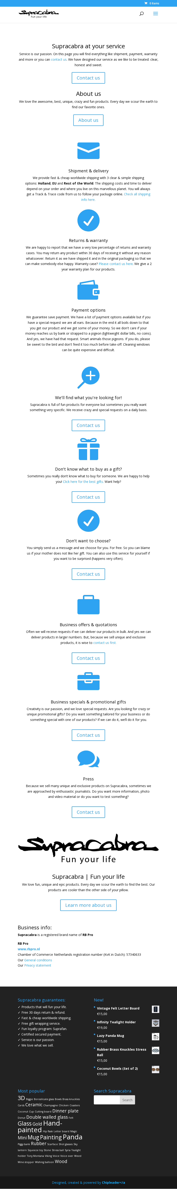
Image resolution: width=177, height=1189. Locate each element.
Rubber (38, 1143)
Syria (68, 1150)
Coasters (75, 1105)
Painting (51, 1137)
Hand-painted (40, 1126)
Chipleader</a (113, 1182)
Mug (33, 1137)
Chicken (64, 1105)
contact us (59, 59)
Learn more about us (88, 905)
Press (88, 779)
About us (88, 120)
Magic (73, 1131)
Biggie (29, 1099)
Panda (73, 1136)
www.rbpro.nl (29, 949)
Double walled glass (47, 1117)
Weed (77, 1156)
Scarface (52, 1144)
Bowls (58, 1099)
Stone (47, 1150)
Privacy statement (37, 965)
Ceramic (33, 1105)
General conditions (38, 960)
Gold (37, 1124)
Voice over (66, 1156)
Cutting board (43, 1111)
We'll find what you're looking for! (88, 397)
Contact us (88, 78)
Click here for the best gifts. (83, 481)
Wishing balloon (44, 1162)
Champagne (50, 1105)
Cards (21, 1105)
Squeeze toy (35, 1150)
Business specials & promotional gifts (88, 702)
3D (21, 1098)
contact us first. (104, 642)
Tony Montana (35, 1156)
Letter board (61, 1131)
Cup (31, 1111)
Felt (71, 1117)
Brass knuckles (71, 1099)
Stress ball (58, 1150)
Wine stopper (26, 1162)
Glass (25, 1123)
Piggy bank (24, 1144)
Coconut (23, 1111)
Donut (21, 1117)
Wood (61, 1161)
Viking (48, 1156)
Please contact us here (116, 264)
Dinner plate (65, 1111)
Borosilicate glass (44, 1099)
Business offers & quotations (88, 624)
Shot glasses (66, 1144)
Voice (56, 1156)
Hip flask (48, 1131)
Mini (22, 1138)
